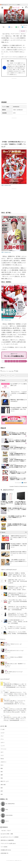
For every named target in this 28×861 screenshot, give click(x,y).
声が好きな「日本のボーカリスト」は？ (13, 644)
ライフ (2, 755)
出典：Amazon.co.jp (24, 25)
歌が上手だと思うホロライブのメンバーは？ (14, 650)
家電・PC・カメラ (5, 781)
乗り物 (2, 758)
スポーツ (2, 742)
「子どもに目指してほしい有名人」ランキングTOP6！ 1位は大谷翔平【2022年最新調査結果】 (17, 601)
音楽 (2, 794)
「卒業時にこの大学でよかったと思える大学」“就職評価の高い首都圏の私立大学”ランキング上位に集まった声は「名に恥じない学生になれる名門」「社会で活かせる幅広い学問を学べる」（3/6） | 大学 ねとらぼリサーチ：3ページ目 (15, 712)
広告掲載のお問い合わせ (6, 850)
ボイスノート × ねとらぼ (7, 371)
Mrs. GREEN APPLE (10, 803)
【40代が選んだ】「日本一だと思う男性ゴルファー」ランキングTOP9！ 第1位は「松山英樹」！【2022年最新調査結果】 (17, 608)
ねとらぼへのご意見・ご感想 (7, 833)
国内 (2, 771)
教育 (2, 787)
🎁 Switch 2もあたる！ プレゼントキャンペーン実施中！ (10, 4)
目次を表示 (23, 31)
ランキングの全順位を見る (14, 356)
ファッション (3, 748)
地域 (2, 778)
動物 (2, 768)
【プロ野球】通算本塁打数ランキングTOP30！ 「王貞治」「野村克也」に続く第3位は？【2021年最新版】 (17, 622)
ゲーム (2, 739)
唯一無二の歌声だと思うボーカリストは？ (14, 671)
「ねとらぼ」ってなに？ (6, 830)
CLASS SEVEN (9, 815)
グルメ (2, 735)
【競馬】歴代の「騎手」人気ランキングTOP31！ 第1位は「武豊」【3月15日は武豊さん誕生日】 (17, 581)
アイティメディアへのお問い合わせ (8, 843)
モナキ (7, 821)
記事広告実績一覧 (4, 853)
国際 (2, 774)
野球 (17, 371)
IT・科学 (2, 729)
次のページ (22, 361)
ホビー (2, 752)
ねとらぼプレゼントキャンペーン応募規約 (9, 837)
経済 (2, 791)
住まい (2, 765)
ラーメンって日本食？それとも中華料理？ (14, 657)
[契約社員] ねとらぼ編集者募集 (7, 840)
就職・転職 (3, 784)
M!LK (7, 809)
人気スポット (3, 761)
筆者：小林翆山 (10, 60)
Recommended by (18, 482)
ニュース (2, 745)
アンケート (2, 639)
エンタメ (2, 732)
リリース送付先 (4, 846)
